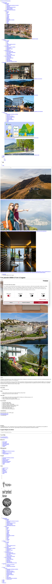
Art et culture (4, 442)
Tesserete (7, 23)
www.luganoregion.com (4, 414)
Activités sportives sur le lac (10, 44)
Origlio (7, 21)
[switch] (20, 296)
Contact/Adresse (3, 410)
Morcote (7, 20)
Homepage (4, 274)
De (4, 160)
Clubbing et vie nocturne (10, 564)
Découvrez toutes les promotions (11, 578)
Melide (7, 533)
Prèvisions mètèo (9, 118)
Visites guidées (8, 56)
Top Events (8, 565)
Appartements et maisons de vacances (12, 5)
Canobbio (8, 14)
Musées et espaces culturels (10, 548)
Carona (7, 15)
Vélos (7, 43)
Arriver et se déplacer (9, 115)
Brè (7, 13)
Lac (7, 42)
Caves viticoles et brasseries (10, 52)
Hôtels (7, 4)
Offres (3, 156)
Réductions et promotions (10, 116)
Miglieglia (8, 18)
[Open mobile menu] (3, 162)
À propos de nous (5, 467)
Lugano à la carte (9, 117)
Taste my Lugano (9, 54)
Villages (5, 10)
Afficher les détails (42, 299)
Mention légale (4, 469)
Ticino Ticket (8, 577)
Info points (4, 458)
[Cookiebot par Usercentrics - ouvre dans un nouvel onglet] (43, 281)
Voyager (3, 112)
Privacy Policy (4, 471)
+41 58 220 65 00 (4, 436)
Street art (7, 49)
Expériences (8, 58)
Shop (3, 165)
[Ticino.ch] (6, 488)
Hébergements (4, 2)
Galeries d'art (8, 47)
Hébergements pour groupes (11, 7)
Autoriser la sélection (26, 302)
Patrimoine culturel (9, 48)
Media (3, 468)
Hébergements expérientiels (10, 9)
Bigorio (7, 11)
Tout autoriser (40, 302)
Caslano (7, 16)
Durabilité (4, 470)
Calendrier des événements (10, 566)
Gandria (7, 17)
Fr (5, 582)
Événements (4, 62)
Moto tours (8, 59)
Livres (7, 121)
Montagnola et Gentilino (10, 19)
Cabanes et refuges (9, 8)
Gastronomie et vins (7, 50)
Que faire (3, 39)
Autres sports (8, 45)
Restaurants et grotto (9, 51)
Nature (7, 41)
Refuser (11, 302)
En (4, 159)
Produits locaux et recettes (10, 55)
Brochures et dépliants (10, 119)
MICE (3, 155)
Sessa (7, 22)
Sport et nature (6, 40)
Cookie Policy (4, 472)
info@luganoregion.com (4, 413)
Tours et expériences (5, 444)
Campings (8, 6)
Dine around (8, 53)
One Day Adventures (9, 57)
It (4, 158)
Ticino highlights (9, 60)
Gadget (7, 120)
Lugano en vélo (9, 579)
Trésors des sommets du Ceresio (11, 61)
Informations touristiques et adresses (12, 114)
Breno (7, 12)
